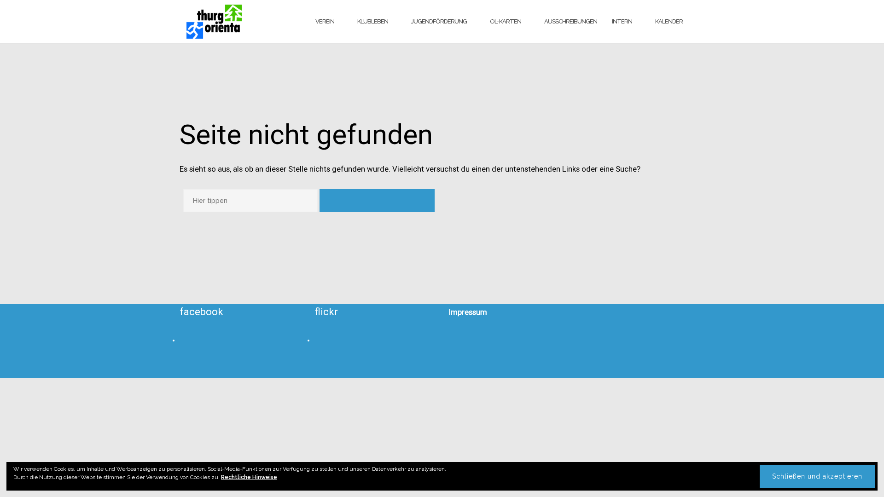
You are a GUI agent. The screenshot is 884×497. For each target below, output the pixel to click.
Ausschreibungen (570, 21)
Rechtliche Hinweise (249, 477)
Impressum (468, 312)
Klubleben (372, 21)
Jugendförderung (439, 21)
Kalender (669, 21)
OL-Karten (505, 21)
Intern (622, 21)
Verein (324, 21)
